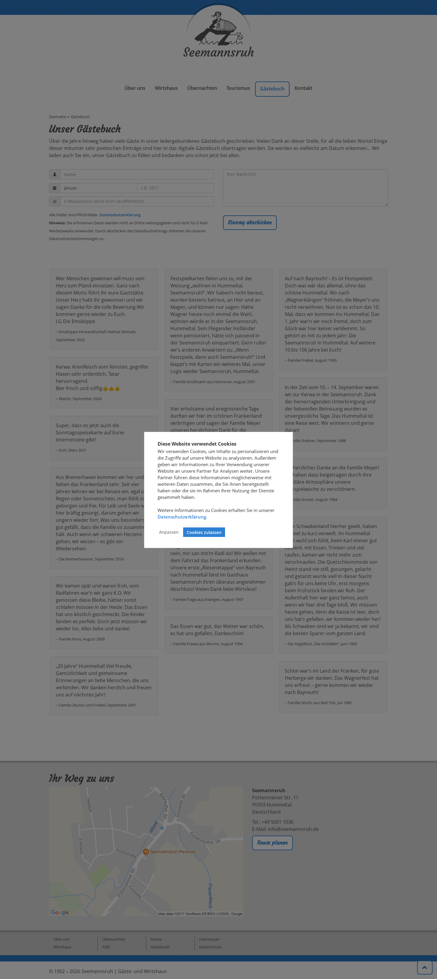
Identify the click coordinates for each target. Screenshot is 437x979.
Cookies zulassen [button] (204, 532)
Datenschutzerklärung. (182, 517)
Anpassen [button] (169, 532)
